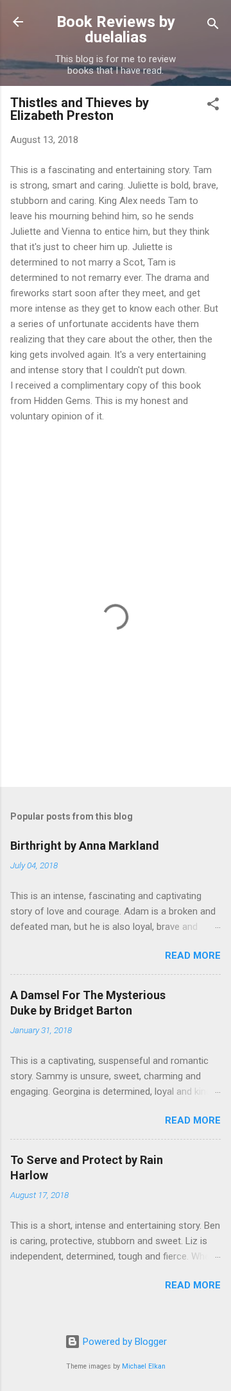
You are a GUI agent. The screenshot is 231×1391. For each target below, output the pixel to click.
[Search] (213, 26)
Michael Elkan (144, 1366)
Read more (193, 955)
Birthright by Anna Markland (84, 845)
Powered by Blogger (123, 1341)
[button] (213, 106)
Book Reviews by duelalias (115, 29)
